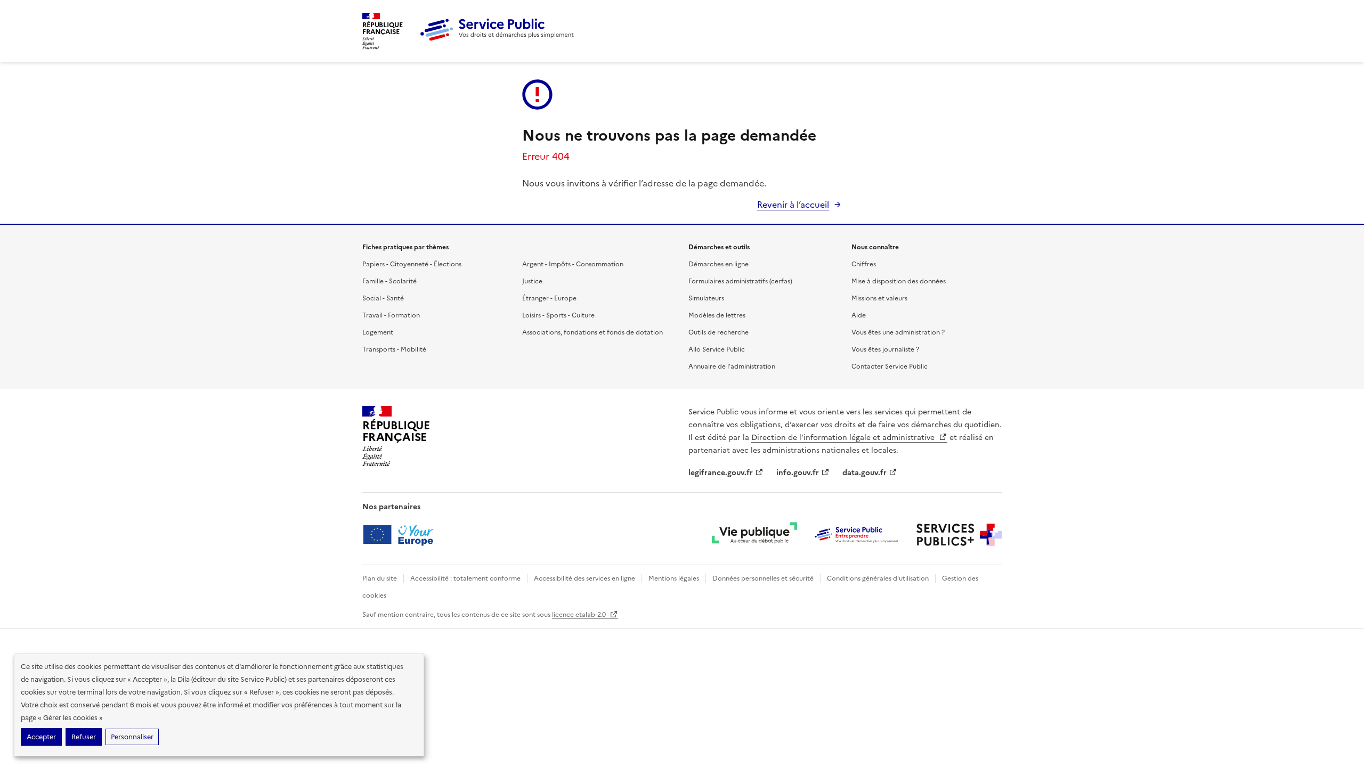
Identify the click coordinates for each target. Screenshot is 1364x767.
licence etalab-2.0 (579, 614)
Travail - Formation (391, 315)
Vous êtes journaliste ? (885, 349)
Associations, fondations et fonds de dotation (592, 332)
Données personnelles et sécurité (763, 578)
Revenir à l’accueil (793, 204)
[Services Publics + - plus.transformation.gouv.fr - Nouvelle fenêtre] (959, 534)
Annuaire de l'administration (731, 366)
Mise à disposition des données (898, 281)
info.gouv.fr (797, 472)
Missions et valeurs (879, 298)
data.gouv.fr (864, 472)
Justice (532, 281)
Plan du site (379, 578)
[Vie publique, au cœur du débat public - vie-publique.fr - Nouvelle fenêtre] (754, 534)
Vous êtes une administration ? (898, 332)
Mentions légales (673, 578)
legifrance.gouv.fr (720, 472)
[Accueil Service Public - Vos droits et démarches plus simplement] (500, 38)
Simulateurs (706, 298)
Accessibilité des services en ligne (584, 578)
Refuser (83, 737)
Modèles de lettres (716, 315)
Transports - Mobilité (394, 349)
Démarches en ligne (718, 264)
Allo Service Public (716, 349)
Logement (377, 332)
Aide (858, 315)
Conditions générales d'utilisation (878, 578)
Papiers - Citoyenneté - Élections (411, 264)
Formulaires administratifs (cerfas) (740, 281)
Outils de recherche (718, 332)
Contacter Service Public (889, 366)
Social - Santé (383, 298)
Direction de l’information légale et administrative (844, 437)
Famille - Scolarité (389, 281)
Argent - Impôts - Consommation (572, 264)
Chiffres (863, 264)
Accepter (41, 737)
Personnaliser (132, 737)
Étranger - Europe (549, 298)
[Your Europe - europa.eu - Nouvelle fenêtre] (402, 534)
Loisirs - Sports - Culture (558, 315)
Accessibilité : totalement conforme (465, 578)
